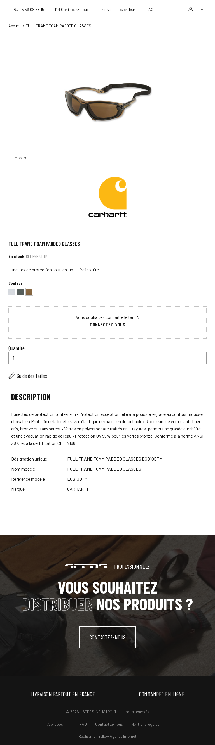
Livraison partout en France (63, 694)
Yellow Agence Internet (118, 736)
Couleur (15, 283)
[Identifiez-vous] (190, 9)
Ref (29, 256)
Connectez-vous (107, 324)
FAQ (149, 9)
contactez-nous (108, 637)
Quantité (16, 348)
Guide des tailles (32, 375)
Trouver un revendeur (117, 9)
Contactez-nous (75, 9)
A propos (55, 724)
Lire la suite (88, 269)
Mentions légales (145, 724)
